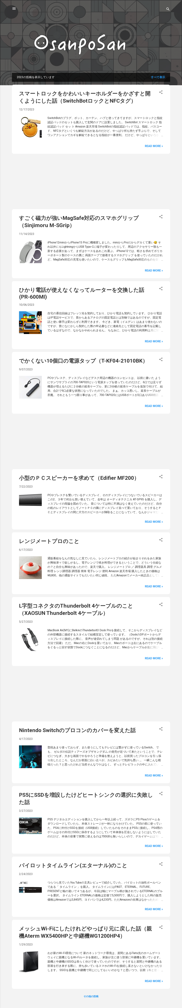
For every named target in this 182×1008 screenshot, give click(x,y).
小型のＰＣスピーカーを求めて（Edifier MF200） (79, 478)
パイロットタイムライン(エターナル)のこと (73, 865)
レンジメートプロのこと (49, 541)
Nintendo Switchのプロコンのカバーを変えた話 (77, 730)
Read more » (154, 146)
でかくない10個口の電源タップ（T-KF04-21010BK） (83, 361)
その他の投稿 (91, 996)
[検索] (168, 9)
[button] (161, 93)
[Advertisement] (91, 181)
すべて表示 (158, 77)
